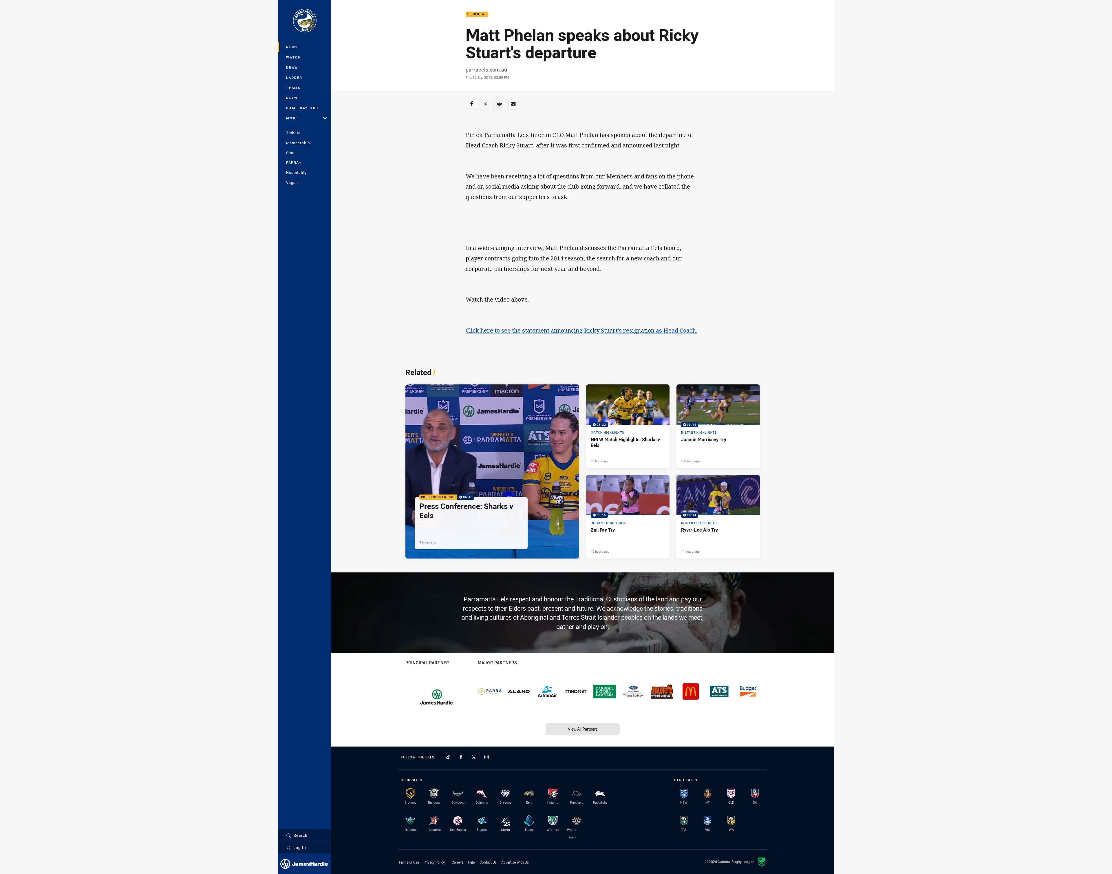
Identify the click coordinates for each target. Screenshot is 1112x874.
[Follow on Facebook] (461, 757)
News (292, 47)
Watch (293, 57)
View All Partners (583, 729)
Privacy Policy (434, 862)
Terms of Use (408, 862)
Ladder (294, 77)
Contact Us (488, 862)
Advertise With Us (515, 862)
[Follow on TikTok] (448, 757)
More (292, 118)
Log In (299, 847)
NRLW (292, 98)
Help (471, 862)
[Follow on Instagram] (486, 757)
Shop (291, 152)
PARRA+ (293, 162)
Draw (292, 67)
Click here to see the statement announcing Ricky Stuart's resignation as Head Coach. (581, 330)
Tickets (293, 132)
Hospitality (296, 172)
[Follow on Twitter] (473, 757)
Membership (298, 142)
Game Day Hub (302, 108)
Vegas (292, 182)
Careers (457, 862)
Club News (477, 14)
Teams (293, 87)
